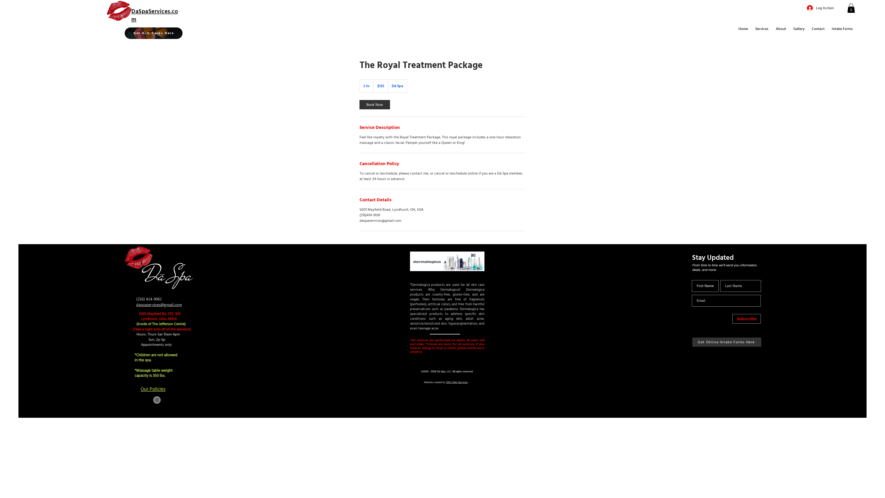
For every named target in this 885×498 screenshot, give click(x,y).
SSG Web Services (457, 382)
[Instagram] (157, 400)
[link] (375, 104)
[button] (851, 8)
